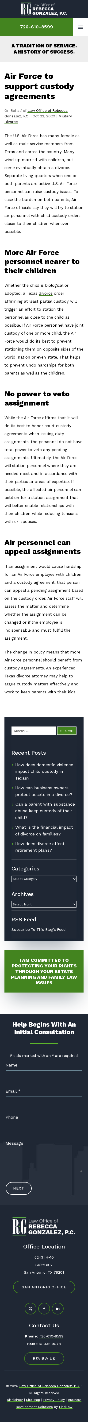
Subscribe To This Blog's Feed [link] (38, 929)
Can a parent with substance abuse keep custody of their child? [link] (45, 811)
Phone (12, 1117)
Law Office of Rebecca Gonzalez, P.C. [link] (49, 1386)
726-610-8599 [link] (36, 27)
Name (11, 1065)
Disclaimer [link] (15, 1400)
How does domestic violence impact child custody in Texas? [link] (44, 771)
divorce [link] (46, 293)
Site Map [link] (33, 1400)
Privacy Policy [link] (54, 1400)
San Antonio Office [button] (44, 1287)
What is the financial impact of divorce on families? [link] (44, 830)
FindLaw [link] (66, 1407)
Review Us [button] (44, 1358)
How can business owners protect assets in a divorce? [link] (43, 791)
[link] (44, 9)
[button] (80, 27)
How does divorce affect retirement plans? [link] (40, 847)
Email (13, 1091)
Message (14, 1143)
